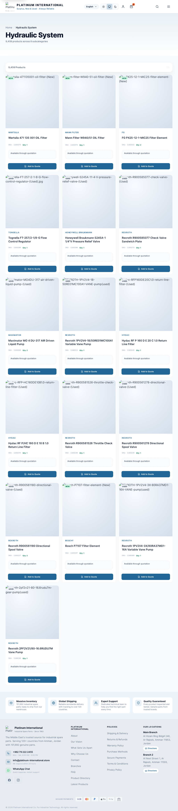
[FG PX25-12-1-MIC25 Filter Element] (145, 123)
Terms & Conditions (117, 763)
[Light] (103, 6)
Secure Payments (116, 757)
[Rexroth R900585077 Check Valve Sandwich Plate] (145, 224)
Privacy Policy (114, 769)
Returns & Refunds (117, 739)
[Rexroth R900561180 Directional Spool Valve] (32, 532)
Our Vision (76, 741)
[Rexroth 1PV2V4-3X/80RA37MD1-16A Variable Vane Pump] (145, 532)
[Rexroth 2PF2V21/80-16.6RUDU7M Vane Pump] (32, 635)
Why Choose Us (79, 753)
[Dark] (115, 6)
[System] (109, 6)
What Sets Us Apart (81, 747)
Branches (76, 766)
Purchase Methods (117, 751)
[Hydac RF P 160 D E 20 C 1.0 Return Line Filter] (145, 327)
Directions (152, 748)
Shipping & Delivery (117, 733)
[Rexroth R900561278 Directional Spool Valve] (145, 429)
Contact (75, 760)
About (74, 735)
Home (9, 27)
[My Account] (123, 6)
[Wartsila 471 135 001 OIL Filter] (32, 123)
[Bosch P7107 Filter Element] (89, 532)
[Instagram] (18, 780)
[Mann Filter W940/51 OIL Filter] (89, 123)
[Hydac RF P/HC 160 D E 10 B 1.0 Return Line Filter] (32, 429)
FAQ (73, 772)
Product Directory (80, 778)
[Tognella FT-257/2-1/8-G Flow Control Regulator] (32, 224)
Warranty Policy (115, 745)
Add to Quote (34, 166)
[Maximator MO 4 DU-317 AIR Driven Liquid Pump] (32, 327)
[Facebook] (9, 780)
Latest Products (79, 784)
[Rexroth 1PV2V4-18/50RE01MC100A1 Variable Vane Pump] (89, 327)
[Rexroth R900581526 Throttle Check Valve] (89, 429)
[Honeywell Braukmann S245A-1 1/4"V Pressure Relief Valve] (89, 224)
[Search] (157, 6)
